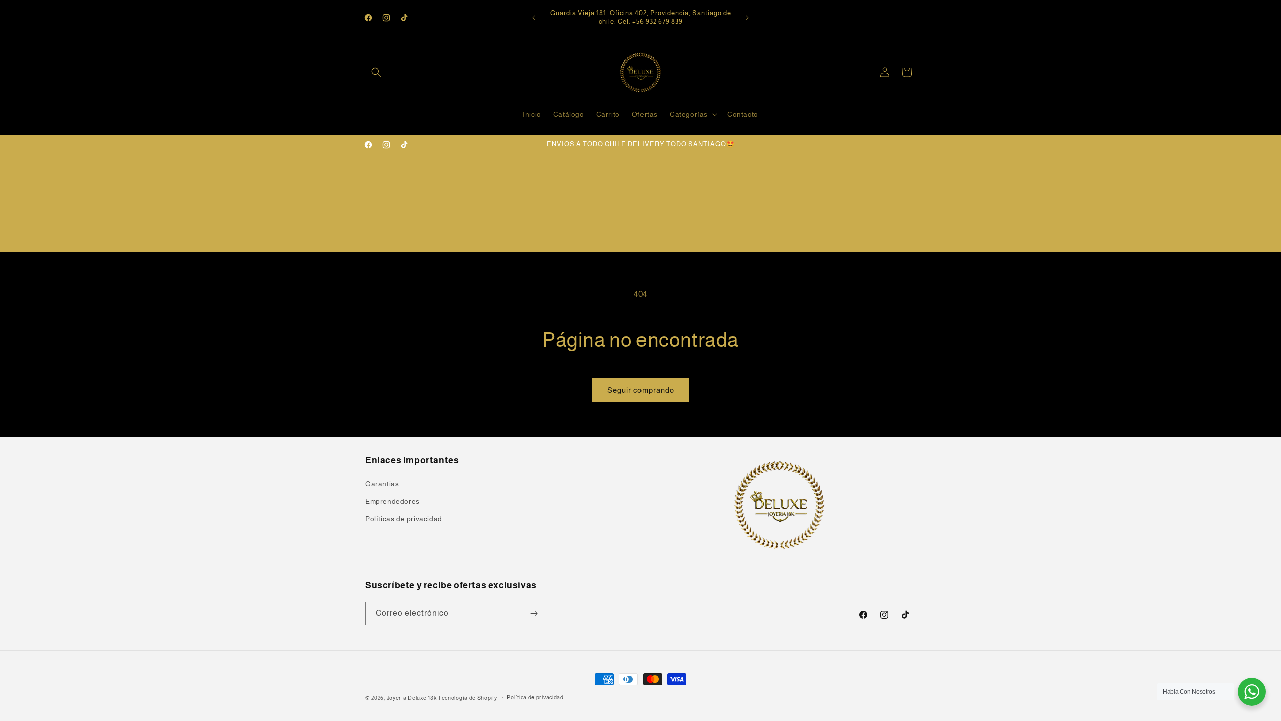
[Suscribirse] (534, 613)
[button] (376, 72)
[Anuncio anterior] (534, 17)
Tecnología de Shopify (467, 698)
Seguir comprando (640, 390)
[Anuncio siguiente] (747, 17)
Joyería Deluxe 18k (412, 698)
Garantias (382, 484)
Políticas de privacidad (403, 519)
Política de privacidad (535, 697)
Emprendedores (392, 501)
